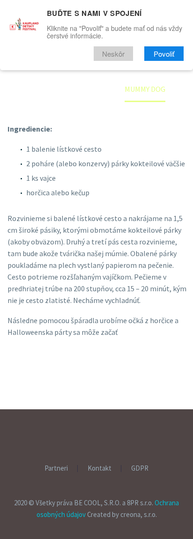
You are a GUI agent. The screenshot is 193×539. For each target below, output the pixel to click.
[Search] (131, 121)
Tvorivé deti (109, 84)
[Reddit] (84, 401)
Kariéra (99, 122)
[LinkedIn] (70, 401)
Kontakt (99, 468)
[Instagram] (102, 434)
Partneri (146, 103)
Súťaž (160, 84)
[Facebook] (16, 401)
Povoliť (164, 54)
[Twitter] (29, 401)
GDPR (139, 468)
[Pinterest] (43, 401)
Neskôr (113, 54)
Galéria (99, 103)
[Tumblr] (56, 401)
